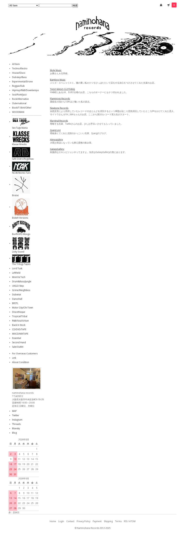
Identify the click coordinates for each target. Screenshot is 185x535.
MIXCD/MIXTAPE (20, 333)
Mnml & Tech (18, 277)
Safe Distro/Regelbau (23, 158)
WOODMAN (18, 112)
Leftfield (16, 272)
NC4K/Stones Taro (21, 172)
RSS (125, 521)
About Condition (20, 362)
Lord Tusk (17, 268)
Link (14, 357)
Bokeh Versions (20, 217)
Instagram (17, 419)
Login (61, 521)
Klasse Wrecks (19, 144)
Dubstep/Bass (19, 77)
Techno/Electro (19, 68)
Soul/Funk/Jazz (19, 94)
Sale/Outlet (17, 346)
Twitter (15, 415)
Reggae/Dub (18, 85)
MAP (14, 411)
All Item (16, 64)
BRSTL (15, 303)
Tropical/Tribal (19, 316)
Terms (118, 521)
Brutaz (15, 195)
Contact (70, 521)
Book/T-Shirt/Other (21, 107)
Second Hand (19, 342)
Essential (16, 338)
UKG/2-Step (18, 285)
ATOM (132, 521)
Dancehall (17, 298)
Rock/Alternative (20, 99)
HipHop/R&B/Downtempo (25, 90)
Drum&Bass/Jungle (21, 281)
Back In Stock (18, 325)
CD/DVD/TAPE (19, 329)
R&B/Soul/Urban (20, 320)
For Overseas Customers (25, 353)
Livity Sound (18, 251)
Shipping (108, 521)
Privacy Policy (83, 521)
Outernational (19, 103)
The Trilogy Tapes (21, 264)
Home (53, 521)
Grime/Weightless (21, 290)
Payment (97, 521)
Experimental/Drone (22, 81)
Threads (16, 424)
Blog (14, 432)
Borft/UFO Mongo (21, 234)
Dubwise (16, 294)
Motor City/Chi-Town (22, 307)
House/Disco (18, 72)
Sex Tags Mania (20, 127)
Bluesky (16, 428)
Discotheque (18, 311)
